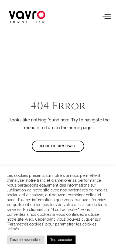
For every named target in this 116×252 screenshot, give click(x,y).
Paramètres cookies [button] (25, 240)
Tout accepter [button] (61, 240)
